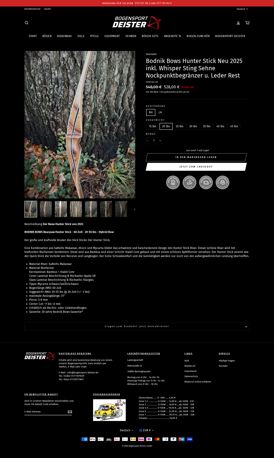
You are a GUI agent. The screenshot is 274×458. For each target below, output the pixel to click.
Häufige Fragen (227, 360)
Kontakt (223, 365)
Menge (151, 134)
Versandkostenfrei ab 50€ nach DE (174, 92)
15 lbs (152, 126)
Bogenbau (64, 36)
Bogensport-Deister (230, 36)
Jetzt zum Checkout (196, 166)
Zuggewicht (155, 120)
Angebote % (172, 36)
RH (151, 112)
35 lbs (206, 126)
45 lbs (234, 126)
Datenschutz (191, 376)
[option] (137, 3)
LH (160, 112)
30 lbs (193, 126)
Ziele (81, 36)
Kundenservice (32, 8)
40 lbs (220, 126)
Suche (47, 8)
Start (33, 36)
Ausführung (156, 106)
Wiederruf (189, 365)
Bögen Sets (150, 36)
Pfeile (94, 36)
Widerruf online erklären (197, 381)
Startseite (151, 54)
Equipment (112, 36)
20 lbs (166, 126)
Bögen (47, 36)
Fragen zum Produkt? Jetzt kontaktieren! (137, 326)
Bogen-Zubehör (198, 36)
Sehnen (130, 36)
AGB (186, 360)
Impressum (190, 371)
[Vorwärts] (133, 209)
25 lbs (179, 126)
